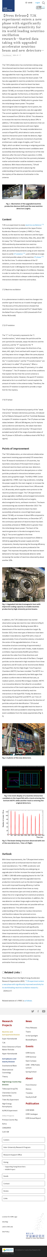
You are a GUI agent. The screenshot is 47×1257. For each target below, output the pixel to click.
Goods (5, 1176)
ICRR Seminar (31, 1057)
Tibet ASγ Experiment (10, 1099)
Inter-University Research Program (16, 1147)
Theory (5, 1076)
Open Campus (31, 1061)
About (29, 1078)
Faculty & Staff (31, 1097)
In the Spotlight (32, 1035)
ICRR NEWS (30, 1110)
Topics (28, 1031)
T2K (3, 1042)
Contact (6, 1183)
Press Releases (31, 1027)
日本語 (30, 3)
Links (5, 1198)
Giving (5, 1162)
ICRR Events (30, 1053)
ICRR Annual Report (33, 1118)
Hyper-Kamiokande (9, 1053)
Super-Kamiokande (9, 1038)
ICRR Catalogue (32, 1114)
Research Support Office (12, 1155)
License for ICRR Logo (9, 1217)
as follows (28, 1000)
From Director (31, 1085)
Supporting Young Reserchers (15, 1166)
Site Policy (5, 1231)
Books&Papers (31, 1040)
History (28, 1089)
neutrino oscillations (34, 225)
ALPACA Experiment (9, 1110)
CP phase (39, 257)
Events (29, 1046)
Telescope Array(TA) (10, 1089)
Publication (32, 1103)
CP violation (19, 254)
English (37, 3)
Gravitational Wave (9, 1065)
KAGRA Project (10, 1169)
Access (6, 1191)
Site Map (5, 1222)
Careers (6, 1140)
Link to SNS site (7, 1227)
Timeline (29, 1093)
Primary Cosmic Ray (10, 1120)
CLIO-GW (5, 1132)
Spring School (31, 1072)
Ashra (4, 1124)
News (29, 1021)
